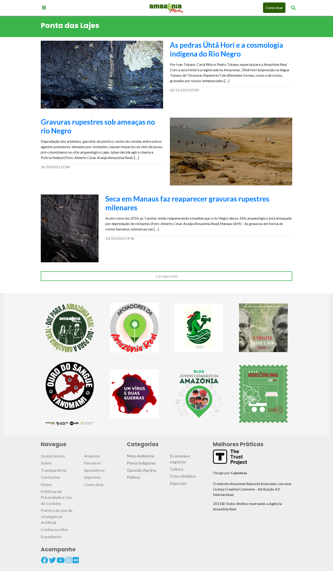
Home (46, 484)
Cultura (176, 469)
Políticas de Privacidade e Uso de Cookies (56, 497)
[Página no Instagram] (68, 560)
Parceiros (92, 463)
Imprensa (92, 477)
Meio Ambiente (140, 456)
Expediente (51, 536)
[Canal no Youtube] (61, 560)
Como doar (274, 7)
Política (133, 477)
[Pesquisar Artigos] (293, 7)
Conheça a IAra (54, 529)
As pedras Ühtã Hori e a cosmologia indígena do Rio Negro (226, 49)
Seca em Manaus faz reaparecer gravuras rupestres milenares (187, 203)
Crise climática (182, 476)
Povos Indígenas (141, 463)
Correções (50, 477)
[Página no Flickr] (75, 560)
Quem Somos (53, 456)
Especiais (178, 483)
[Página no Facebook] (44, 560)
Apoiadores (94, 470)
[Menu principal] (44, 7)
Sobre (46, 463)
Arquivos (92, 456)
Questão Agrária (141, 470)
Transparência (53, 470)
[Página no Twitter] (52, 560)
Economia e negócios (180, 459)
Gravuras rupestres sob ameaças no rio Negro (98, 126)
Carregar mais (167, 276)
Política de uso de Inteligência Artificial (56, 516)
